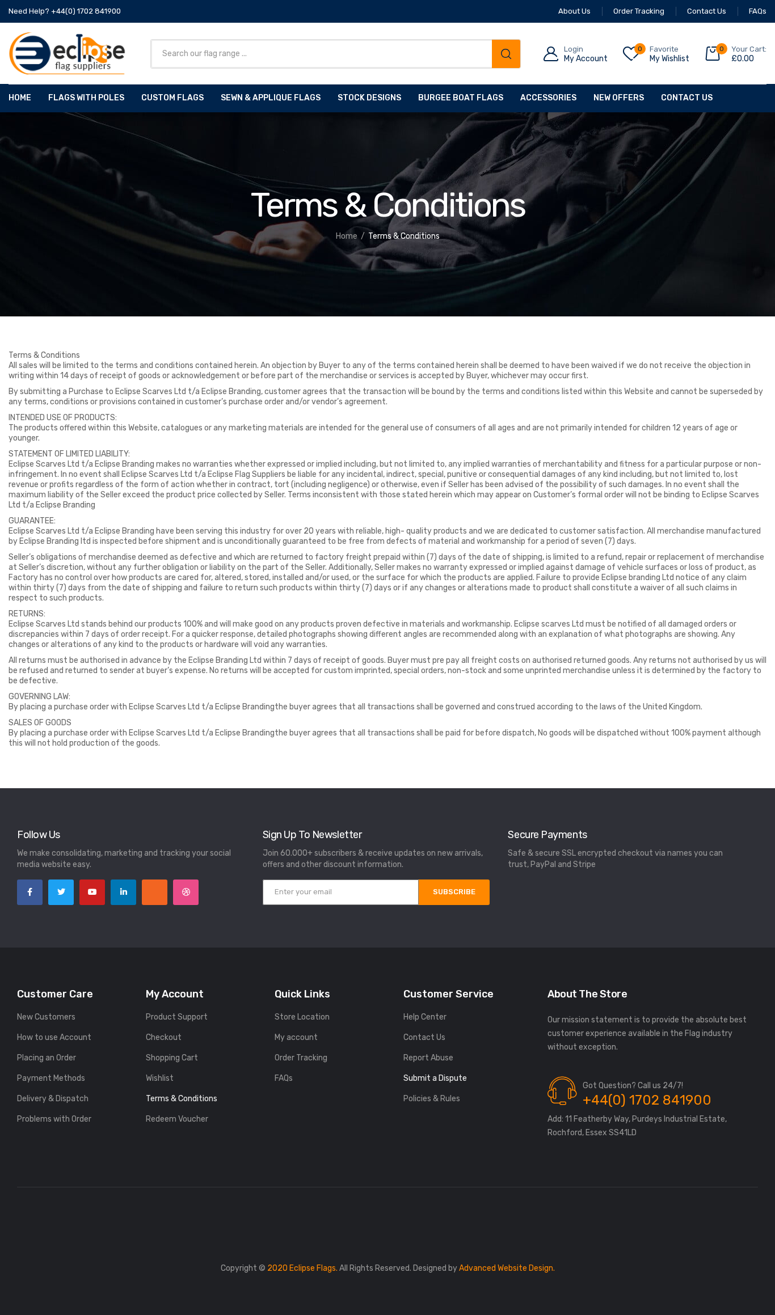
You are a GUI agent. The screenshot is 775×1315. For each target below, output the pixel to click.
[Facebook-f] (30, 892)
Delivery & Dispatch (53, 1098)
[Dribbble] (186, 892)
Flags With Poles (86, 98)
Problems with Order (54, 1119)
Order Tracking (301, 1058)
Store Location (302, 1017)
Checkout (164, 1037)
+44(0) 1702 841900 (647, 1100)
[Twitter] (61, 892)
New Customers (46, 1017)
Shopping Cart (172, 1058)
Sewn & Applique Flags (271, 98)
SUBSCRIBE (454, 891)
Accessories (548, 98)
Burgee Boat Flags (460, 98)
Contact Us (687, 98)
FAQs (284, 1078)
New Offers (618, 98)
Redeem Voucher (177, 1119)
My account (296, 1037)
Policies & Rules (431, 1098)
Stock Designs (369, 98)
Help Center (425, 1017)
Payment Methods (51, 1078)
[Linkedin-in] (123, 892)
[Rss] (154, 892)
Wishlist (160, 1078)
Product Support (177, 1017)
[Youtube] (92, 892)
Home (20, 98)
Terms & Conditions (181, 1098)
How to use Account (54, 1037)
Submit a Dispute (435, 1078)
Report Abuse (428, 1058)
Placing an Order (46, 1058)
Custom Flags (172, 98)
